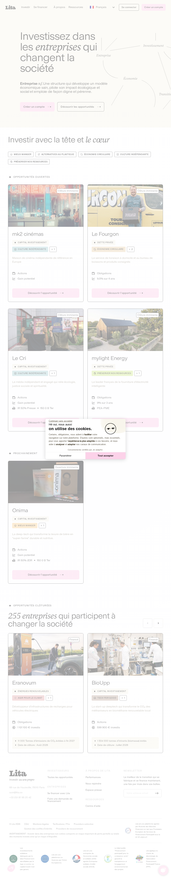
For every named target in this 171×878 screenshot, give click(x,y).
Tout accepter (105, 455)
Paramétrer (65, 455)
